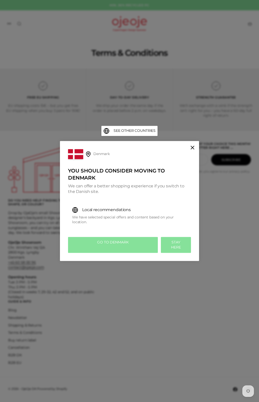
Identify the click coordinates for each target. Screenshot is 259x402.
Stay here (176, 244)
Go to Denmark (112, 242)
